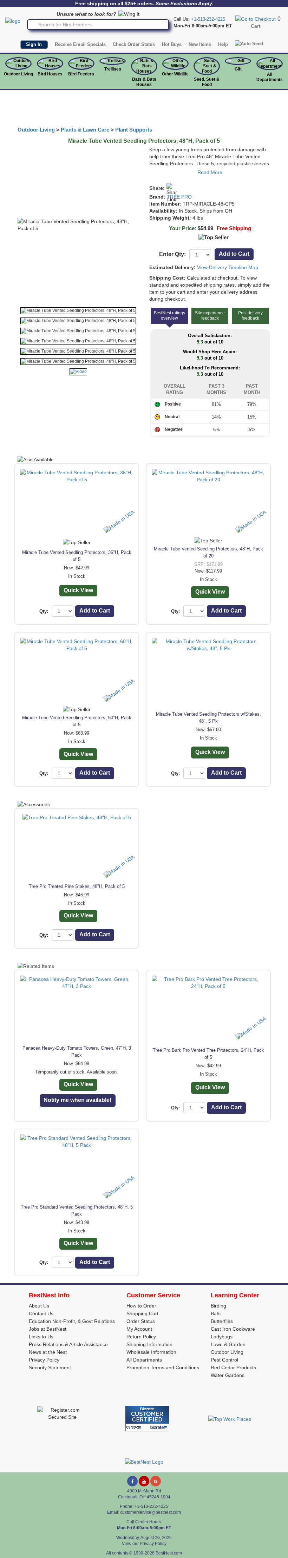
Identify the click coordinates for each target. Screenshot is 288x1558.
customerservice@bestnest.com (150, 1512)
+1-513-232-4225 (208, 19)
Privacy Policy (44, 1360)
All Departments (269, 77)
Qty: (43, 611)
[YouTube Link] (144, 1481)
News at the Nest (48, 1352)
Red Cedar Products (233, 1367)
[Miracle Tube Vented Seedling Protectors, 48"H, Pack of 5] (78, 310)
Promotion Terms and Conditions (162, 1367)
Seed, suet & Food (207, 82)
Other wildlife (175, 74)
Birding (218, 1306)
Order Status (140, 1321)
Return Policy (141, 1336)
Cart (256, 26)
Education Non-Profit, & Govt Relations (72, 1321)
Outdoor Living (18, 74)
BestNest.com (169, 1553)
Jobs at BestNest (47, 1329)
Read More (209, 172)
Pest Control (224, 1360)
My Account (139, 1329)
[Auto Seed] (249, 44)
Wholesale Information (151, 1352)
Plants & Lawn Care (85, 130)
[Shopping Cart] (255, 18)
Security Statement (50, 1367)
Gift (238, 69)
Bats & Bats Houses (144, 82)
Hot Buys (172, 44)
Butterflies (222, 1321)
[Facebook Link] (132, 1481)
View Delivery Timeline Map (227, 267)
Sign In (34, 44)
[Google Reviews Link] (155, 1481)
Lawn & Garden (228, 1344)
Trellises (112, 69)
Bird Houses (50, 74)
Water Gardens (227, 1375)
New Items (200, 44)
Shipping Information (149, 1344)
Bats (216, 1313)
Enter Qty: (172, 254)
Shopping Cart (142, 1313)
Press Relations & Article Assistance (68, 1344)
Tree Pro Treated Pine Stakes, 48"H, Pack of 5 (77, 886)
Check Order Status (134, 44)
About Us (39, 1306)
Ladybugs (222, 1336)
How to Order (141, 1306)
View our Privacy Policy (144, 1543)
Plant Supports (133, 130)
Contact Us (41, 1313)
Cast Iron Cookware (233, 1329)
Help (223, 44)
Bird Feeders (81, 74)
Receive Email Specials (80, 44)
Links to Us (41, 1336)
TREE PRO (179, 197)
